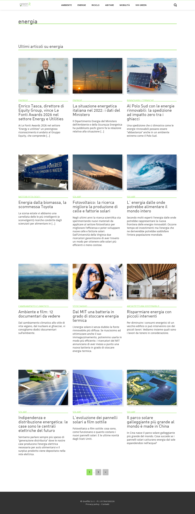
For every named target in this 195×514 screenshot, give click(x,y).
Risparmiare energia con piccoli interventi (149, 314)
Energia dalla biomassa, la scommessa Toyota (42, 205)
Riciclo (95, 5)
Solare (77, 196)
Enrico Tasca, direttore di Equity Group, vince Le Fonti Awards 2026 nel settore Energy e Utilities (41, 112)
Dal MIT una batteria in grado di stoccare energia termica (96, 316)
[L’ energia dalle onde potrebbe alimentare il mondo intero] (152, 191)
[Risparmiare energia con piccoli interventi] (152, 300)
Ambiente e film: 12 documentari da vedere (39, 314)
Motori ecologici (29, 196)
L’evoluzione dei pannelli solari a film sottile (95, 420)
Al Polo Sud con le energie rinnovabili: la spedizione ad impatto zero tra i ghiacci (150, 112)
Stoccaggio (80, 306)
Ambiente (66, 5)
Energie (82, 5)
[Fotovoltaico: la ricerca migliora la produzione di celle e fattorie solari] (97, 191)
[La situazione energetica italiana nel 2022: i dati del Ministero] (97, 94)
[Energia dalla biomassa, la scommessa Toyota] (43, 191)
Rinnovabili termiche (140, 100)
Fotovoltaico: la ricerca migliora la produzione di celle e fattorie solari (95, 207)
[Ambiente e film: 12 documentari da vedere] (43, 300)
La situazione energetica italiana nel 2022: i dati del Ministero (96, 110)
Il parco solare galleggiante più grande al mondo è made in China (150, 422)
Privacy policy (92, 504)
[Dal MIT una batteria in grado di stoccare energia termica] (97, 300)
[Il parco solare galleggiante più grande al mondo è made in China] (152, 406)
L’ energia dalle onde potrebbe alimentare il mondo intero (147, 207)
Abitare (109, 5)
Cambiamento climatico (33, 306)
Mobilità (125, 5)
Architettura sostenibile (143, 306)
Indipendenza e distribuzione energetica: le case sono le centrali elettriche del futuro (43, 424)
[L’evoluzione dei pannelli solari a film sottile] (97, 406)
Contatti (105, 504)
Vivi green (140, 5)
